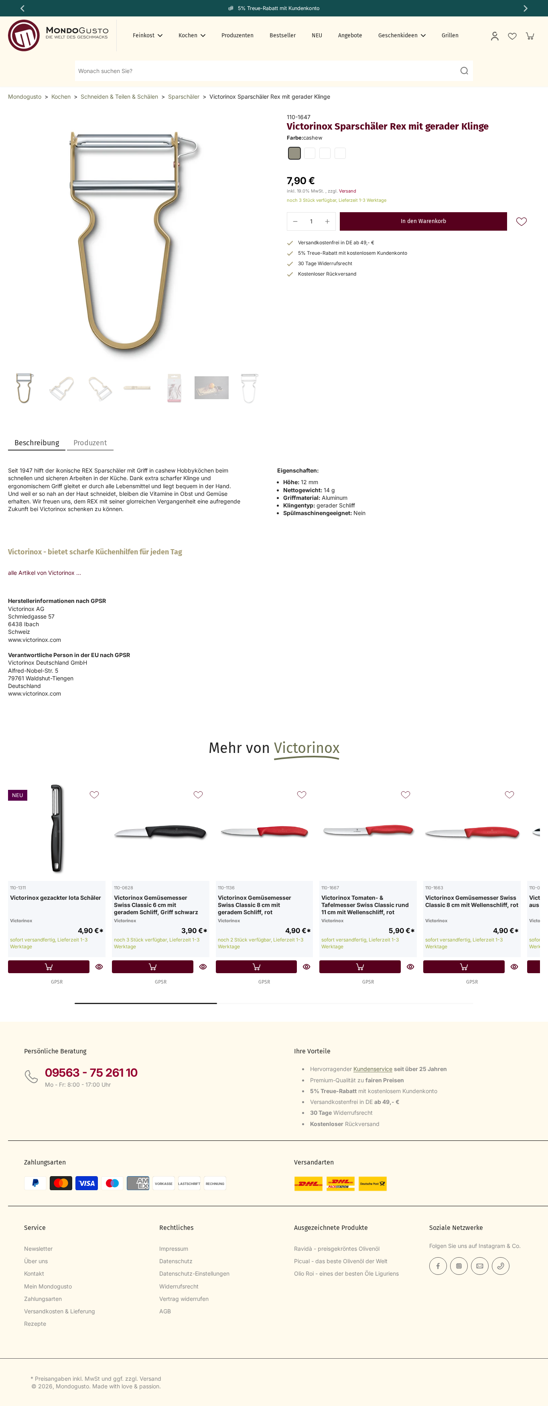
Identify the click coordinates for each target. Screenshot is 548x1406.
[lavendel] (325, 153)
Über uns (36, 1261)
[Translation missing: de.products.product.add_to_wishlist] (512, 36)
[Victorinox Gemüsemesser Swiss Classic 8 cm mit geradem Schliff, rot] (264, 832)
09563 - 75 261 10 (91, 1072)
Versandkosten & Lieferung (59, 1311)
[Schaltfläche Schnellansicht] (99, 966)
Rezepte (35, 1323)
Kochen (61, 96)
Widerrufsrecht (179, 1286)
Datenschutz (176, 1261)
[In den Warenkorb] (48, 966)
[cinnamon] (309, 153)
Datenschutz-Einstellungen (194, 1273)
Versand (347, 191)
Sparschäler (183, 96)
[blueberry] (340, 153)
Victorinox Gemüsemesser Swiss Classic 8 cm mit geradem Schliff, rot (254, 904)
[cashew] (294, 153)
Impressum (173, 1248)
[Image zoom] (134, 240)
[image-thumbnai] (25, 388)
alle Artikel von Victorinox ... (44, 572)
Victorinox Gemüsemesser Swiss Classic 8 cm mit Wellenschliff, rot (471, 901)
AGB (165, 1311)
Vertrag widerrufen (184, 1298)
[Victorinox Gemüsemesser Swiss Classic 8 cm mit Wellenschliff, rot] (472, 832)
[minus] (295, 221)
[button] (423, 221)
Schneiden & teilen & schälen (119, 96)
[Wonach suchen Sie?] (464, 70)
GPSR (57, 982)
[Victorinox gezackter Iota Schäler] (57, 832)
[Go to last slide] (21, 8)
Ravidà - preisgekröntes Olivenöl (337, 1248)
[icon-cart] (529, 36)
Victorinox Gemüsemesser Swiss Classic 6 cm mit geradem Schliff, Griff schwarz (156, 904)
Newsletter (38, 1248)
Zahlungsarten (43, 1298)
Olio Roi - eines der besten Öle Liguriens (346, 1273)
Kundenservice (372, 1068)
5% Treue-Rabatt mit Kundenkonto (279, 8)
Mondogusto (24, 96)
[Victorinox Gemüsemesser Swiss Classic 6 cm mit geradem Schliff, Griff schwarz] (160, 832)
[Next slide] (526, 8)
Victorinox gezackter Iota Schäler (55, 897)
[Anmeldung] (494, 36)
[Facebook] (438, 1266)
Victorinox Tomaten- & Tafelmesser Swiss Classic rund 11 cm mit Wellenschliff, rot (365, 904)
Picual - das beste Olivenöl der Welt (341, 1261)
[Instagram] (459, 1266)
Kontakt (34, 1273)
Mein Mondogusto (48, 1286)
